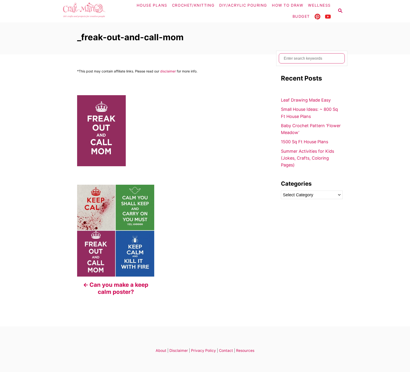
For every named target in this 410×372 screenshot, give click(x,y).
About (161, 350)
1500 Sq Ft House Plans (304, 141)
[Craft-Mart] (94, 11)
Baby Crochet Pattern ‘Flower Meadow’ (311, 129)
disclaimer (168, 71)
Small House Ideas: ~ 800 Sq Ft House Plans (309, 113)
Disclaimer (178, 350)
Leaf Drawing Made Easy (306, 100)
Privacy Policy (203, 350)
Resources (245, 350)
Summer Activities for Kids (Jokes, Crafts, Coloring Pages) (307, 158)
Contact (226, 350)
